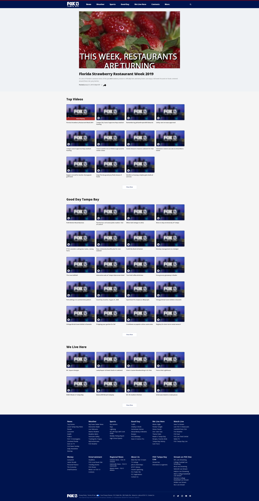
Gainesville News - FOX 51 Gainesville (118, 465)
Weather (92, 421)
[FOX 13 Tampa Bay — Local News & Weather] (74, 4)
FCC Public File (136, 472)
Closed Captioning (137, 469)
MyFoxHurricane (94, 441)
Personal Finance (72, 465)
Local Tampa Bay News (75, 427)
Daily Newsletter (72, 449)
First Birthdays (136, 436)
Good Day (135, 421)
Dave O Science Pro (137, 439)
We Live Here (158, 421)
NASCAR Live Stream (180, 469)
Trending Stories (94, 465)
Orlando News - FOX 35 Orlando (117, 461)
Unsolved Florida (72, 441)
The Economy (71, 467)
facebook (174, 496)
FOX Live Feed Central (181, 436)
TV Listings (134, 462)
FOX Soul (177, 434)
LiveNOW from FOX (180, 429)
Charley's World (136, 427)
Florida (69, 429)
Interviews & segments (160, 465)
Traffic (133, 424)
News (69, 421)
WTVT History (135, 467)
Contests (91, 472)
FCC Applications (136, 474)
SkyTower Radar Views (96, 424)
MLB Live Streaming (180, 466)
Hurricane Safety (94, 436)
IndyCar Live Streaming (181, 471)
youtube (186, 496)
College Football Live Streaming (180, 463)
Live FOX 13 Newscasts (181, 427)
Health (69, 434)
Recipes (133, 434)
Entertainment (95, 457)
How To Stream (179, 424)
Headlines (92, 460)
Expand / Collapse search (190, 4)
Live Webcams (93, 429)
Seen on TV (71, 444)
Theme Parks (156, 434)
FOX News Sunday (73, 446)
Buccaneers (113, 424)
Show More (129, 187)
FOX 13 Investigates (73, 439)
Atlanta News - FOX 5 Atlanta (117, 469)
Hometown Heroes (137, 429)
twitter (178, 496)
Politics (69, 436)
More (167, 4)
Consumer (70, 432)
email (190, 496)
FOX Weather (93, 444)
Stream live (156, 462)
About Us (135, 457)
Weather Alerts (93, 434)
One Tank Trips (157, 432)
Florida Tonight (157, 427)
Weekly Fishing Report (117, 436)
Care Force (156, 444)
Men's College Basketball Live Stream (182, 475)
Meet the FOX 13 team (138, 460)
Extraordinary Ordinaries (139, 432)
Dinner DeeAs (157, 429)
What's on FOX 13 (94, 469)
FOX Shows (92, 467)
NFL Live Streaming (180, 460)
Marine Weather (94, 432)
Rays (111, 427)
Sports (113, 421)
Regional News (116, 457)
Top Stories (71, 424)
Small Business (72, 469)
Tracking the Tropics (95, 439)
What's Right (156, 424)
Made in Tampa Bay (159, 436)
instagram (182, 496)
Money (70, 457)
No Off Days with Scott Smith (117, 432)
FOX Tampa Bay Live (180, 441)
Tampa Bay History (158, 441)
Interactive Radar (94, 427)
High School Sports (116, 438)
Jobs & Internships (137, 465)
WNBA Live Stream (180, 482)
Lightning (113, 429)
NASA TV (177, 439)
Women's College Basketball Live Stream (181, 479)
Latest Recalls (71, 462)
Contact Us (134, 477)
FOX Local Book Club (95, 462)
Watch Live (179, 421)
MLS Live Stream (179, 485)
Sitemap (70, 451)
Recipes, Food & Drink (159, 439)
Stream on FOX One (183, 457)
